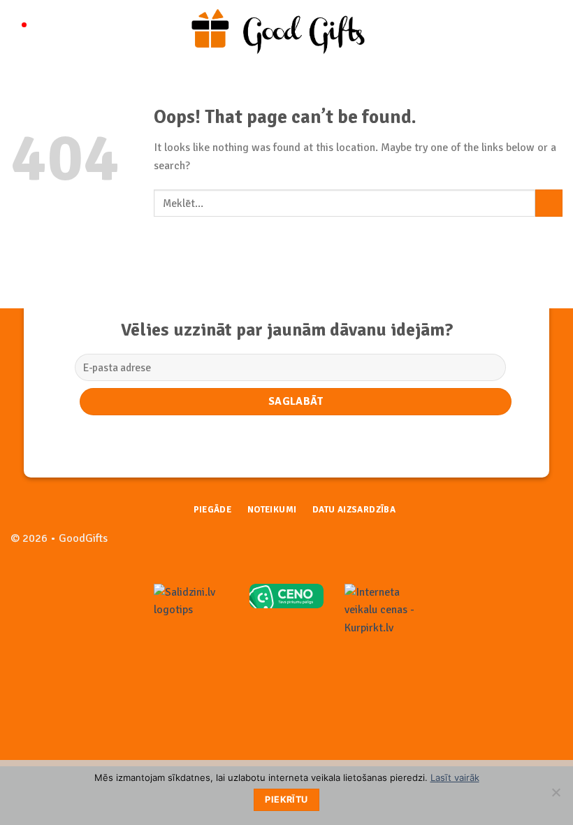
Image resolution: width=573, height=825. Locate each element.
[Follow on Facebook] (529, 546)
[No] (556, 796)
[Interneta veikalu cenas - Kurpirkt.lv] (381, 610)
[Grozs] (556, 31)
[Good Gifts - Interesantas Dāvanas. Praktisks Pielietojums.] (286, 31)
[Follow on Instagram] (551, 546)
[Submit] (549, 203)
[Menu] (18, 31)
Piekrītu (286, 799)
